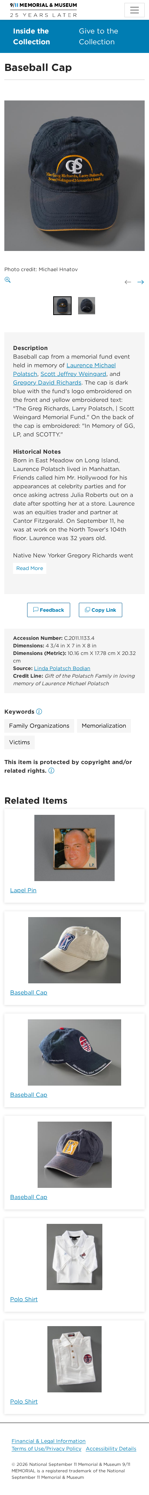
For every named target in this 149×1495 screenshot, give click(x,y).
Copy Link (103, 610)
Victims (19, 742)
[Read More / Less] (29, 568)
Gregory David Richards (47, 382)
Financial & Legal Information (49, 1441)
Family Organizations (39, 725)
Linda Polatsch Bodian (62, 668)
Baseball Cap (28, 992)
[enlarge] (9, 280)
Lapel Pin (23, 890)
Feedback (51, 610)
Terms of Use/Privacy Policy (46, 1448)
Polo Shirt (24, 1299)
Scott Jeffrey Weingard (73, 374)
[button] (51, 770)
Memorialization (104, 725)
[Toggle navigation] (134, 10)
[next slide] (140, 282)
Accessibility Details (111, 1448)
